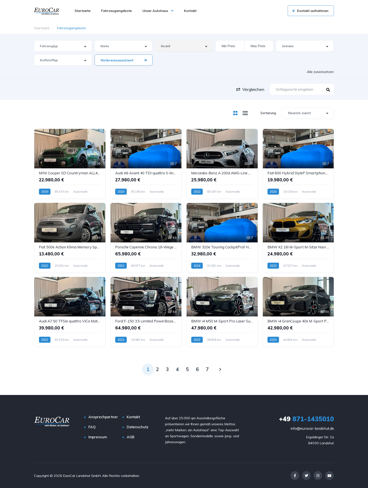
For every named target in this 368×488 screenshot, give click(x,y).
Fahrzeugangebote (116, 11)
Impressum (97, 437)
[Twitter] (306, 475)
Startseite (83, 11)
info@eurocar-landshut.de (312, 428)
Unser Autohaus (155, 11)
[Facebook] (294, 475)
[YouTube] (329, 475)
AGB (130, 437)
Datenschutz (137, 427)
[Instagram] (317, 475)
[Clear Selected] (146, 60)
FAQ (92, 427)
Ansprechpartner (103, 417)
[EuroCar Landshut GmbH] (46, 11)
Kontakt (190, 11)
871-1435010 (306, 419)
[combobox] (63, 46)
